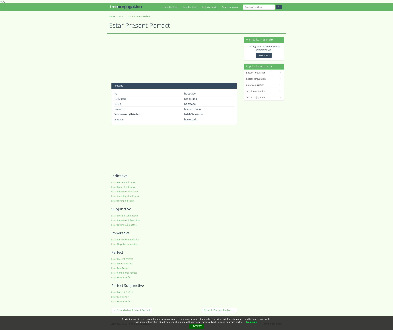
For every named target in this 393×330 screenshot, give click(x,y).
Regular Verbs (190, 7)
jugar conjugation (255, 84)
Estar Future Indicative (122, 200)
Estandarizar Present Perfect (133, 310)
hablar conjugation (256, 78)
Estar (121, 16)
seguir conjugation (255, 91)
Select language (230, 7)
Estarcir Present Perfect (217, 310)
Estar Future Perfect (121, 277)
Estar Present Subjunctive (124, 215)
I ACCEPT (196, 326)
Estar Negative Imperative (124, 244)
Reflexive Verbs (210, 7)
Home (112, 16)
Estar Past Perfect (120, 268)
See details (251, 322)
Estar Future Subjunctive (124, 224)
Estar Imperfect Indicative (124, 191)
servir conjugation (255, 97)
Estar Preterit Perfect (122, 263)
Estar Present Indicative (123, 182)
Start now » (264, 55)
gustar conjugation (256, 72)
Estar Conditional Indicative (125, 196)
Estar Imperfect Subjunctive (125, 220)
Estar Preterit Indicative (123, 186)
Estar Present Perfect (139, 16)
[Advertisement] (174, 58)
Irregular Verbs (170, 7)
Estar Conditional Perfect (124, 272)
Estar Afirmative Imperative (125, 239)
